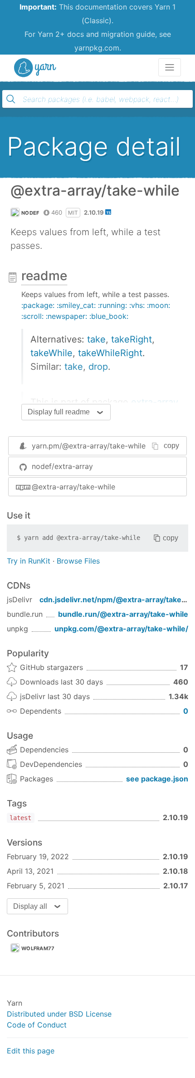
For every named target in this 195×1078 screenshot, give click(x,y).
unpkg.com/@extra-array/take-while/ (121, 628)
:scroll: (32, 316)
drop (98, 366)
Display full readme (59, 412)
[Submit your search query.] (11, 99)
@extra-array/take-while (73, 486)
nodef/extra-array (62, 466)
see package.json (157, 778)
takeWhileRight (110, 353)
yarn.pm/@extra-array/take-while (89, 445)
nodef (30, 213)
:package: (37, 305)
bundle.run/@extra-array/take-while (123, 614)
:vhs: (137, 305)
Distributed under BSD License (59, 1013)
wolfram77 (38, 948)
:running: (112, 305)
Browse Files (78, 560)
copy (171, 445)
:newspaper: (66, 316)
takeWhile (51, 353)
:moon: (158, 305)
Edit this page (30, 1050)
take (96, 339)
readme (44, 275)
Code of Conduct (37, 1024)
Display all (30, 906)
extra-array (154, 402)
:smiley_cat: (76, 305)
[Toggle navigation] (169, 67)
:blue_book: (108, 316)
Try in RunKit (28, 560)
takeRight (131, 339)
